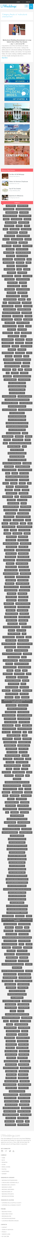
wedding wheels (11, 620)
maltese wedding (7, 436)
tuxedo (23, 523)
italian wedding (26, 795)
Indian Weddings (17, 792)
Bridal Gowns (27, 690)
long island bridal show (17, 393)
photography (24, 479)
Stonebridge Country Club (23, 981)
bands (5, 229)
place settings (22, 950)
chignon (17, 276)
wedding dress (23, 566)
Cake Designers (11, 705)
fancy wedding (10, 322)
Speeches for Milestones (16, 196)
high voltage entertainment (12, 785)
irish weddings (8, 359)
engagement (27, 306)
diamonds (21, 299)
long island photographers (17, 406)
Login (18, 2)
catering (26, 269)
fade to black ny (7, 319)
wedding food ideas (22, 577)
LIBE (14, 369)
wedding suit (24, 613)
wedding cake (23, 546)
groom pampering (8, 339)
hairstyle (15, 346)
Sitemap (4, 1173)
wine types (20, 637)
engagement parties (10, 742)
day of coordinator (23, 289)
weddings (23, 623)
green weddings (13, 336)
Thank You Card (22, 987)
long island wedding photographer (17, 423)
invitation (8, 356)
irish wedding (14, 795)
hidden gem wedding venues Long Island (17, 782)
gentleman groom (18, 772)
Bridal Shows (6, 1167)
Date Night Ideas (24, 722)
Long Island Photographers (17, 839)
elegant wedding (7, 306)
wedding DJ (10, 563)
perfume (29, 944)
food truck (11, 329)
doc (5, 302)
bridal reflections (11, 693)
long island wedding (25, 409)
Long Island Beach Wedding (17, 383)
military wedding (11, 934)
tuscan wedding (23, 1007)
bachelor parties (11, 222)
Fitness (9, 769)
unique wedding (26, 1017)
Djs (30, 732)
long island (7, 376)
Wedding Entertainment (10, 1067)
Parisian (15, 473)
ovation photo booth (25, 469)
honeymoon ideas (8, 353)
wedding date (11, 1057)
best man (25, 680)
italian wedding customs (23, 359)
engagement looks (9, 309)
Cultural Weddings (10, 722)
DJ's (25, 732)
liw (8, 373)
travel (28, 520)
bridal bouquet (11, 242)
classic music (27, 276)
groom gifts (9, 775)
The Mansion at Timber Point (11, 1001)
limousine (28, 369)
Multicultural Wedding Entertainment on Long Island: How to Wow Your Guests (17, 41)
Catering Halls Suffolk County (17, 708)
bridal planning (8, 252)
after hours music (25, 215)
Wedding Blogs (6, 1216)
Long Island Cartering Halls (17, 825)
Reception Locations (23, 954)
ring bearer (23, 957)
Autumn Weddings (25, 660)
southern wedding (25, 977)
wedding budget (11, 546)
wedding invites (24, 590)
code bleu (23, 282)
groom (23, 336)
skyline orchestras (10, 974)
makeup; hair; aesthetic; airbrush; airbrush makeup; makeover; (17, 919)
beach (28, 673)
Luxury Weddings (8, 916)
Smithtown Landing (24, 974)
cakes (19, 269)
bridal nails (10, 249)
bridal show (10, 256)
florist (28, 326)
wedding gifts (23, 1074)
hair (27, 775)
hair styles (6, 346)
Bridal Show (24, 693)
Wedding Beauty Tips (23, 1037)
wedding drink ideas (11, 570)
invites (26, 356)
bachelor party (23, 222)
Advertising (5, 1171)
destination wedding (13, 296)
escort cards (23, 748)
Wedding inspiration (9, 1084)
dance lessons (9, 289)
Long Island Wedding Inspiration (17, 875)
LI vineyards (6, 369)
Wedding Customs (11, 1054)
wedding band (23, 536)
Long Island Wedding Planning (17, 885)
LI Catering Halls (23, 805)
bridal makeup (27, 245)
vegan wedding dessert (24, 526)
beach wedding (26, 229)
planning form (9, 954)
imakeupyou (6, 792)
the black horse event (23, 516)
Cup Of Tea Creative (15, 188)
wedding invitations (10, 590)
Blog (3, 1160)
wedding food (10, 577)
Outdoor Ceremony (10, 940)
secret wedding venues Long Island (13, 971)
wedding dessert (9, 560)
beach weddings (12, 232)
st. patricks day (10, 513)
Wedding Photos (25, 1094)
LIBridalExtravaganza (10, 809)
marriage (7, 439)
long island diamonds (25, 396)
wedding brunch (22, 1041)
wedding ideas (25, 587)
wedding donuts (11, 566)
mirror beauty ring (13, 446)
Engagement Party (24, 742)
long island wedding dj (17, 413)
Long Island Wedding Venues (17, 899)
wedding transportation (11, 1114)
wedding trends (25, 1114)
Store (4, 1164)
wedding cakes (9, 550)
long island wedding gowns (17, 419)
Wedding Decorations (11, 1061)
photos (6, 483)
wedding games (11, 1074)
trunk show (14, 523)
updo (29, 523)
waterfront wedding (13, 1031)
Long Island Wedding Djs (17, 865)
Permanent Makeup (11, 479)
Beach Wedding (23, 677)
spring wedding (25, 506)
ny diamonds (26, 463)
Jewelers (11, 799)
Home (3, 1157)
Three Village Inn (23, 1004)
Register (4, 1162)
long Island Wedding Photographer (17, 879)
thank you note (9, 516)
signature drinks (13, 503)
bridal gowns (6, 245)
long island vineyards (9, 409)
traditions (7, 520)
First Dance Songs (22, 762)
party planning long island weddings (17, 476)
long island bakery (10, 379)
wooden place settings (24, 643)
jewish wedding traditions (12, 363)
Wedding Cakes (23, 1044)
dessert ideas (22, 292)
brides (28, 262)
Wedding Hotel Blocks (11, 587)
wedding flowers (11, 1071)
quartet (22, 483)
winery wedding (10, 640)
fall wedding (28, 319)
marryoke (19, 927)
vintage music (17, 533)
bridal (23, 683)
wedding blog (11, 1041)
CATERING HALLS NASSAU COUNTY (11, 1205)
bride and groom (8, 262)
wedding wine (23, 620)
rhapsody (25, 490)
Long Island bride (10, 822)
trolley (5, 523)
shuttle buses (22, 500)
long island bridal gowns (17, 389)
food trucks (22, 329)
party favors (24, 473)
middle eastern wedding (22, 930)
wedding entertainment (10, 573)
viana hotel (14, 1021)
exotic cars (23, 752)
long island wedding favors (17, 416)
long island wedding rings (17, 429)
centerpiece (11, 272)
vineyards (7, 533)
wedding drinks (24, 570)
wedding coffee (11, 553)
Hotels (29, 353)
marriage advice (17, 439)
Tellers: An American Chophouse (18, 181)
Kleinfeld (26, 363)
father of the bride (22, 322)
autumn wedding (16, 219)
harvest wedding (26, 346)
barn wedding (14, 229)
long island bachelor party (22, 376)
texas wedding (11, 987)
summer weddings (23, 984)
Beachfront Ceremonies (13, 680)
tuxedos (20, 1011)
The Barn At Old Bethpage (16, 174)
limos (20, 369)
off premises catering (22, 466)
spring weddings (25, 510)
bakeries (19, 225)
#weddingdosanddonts (23, 209)
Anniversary (27, 653)
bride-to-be (20, 262)
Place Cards (11, 950)
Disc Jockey (6, 732)
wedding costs (24, 1051)
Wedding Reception (11, 1104)
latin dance (25, 366)
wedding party (9, 603)
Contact (4, 1227)
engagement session (24, 309)
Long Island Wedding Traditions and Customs (17, 889)
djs (29, 299)
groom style (19, 339)
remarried (9, 490)
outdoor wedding (24, 940)
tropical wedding (11, 1007)
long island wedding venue (17, 895)
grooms (29, 339)
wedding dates (22, 1057)
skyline (24, 503)
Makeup (29, 916)
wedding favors (22, 205)
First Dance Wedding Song (12, 765)
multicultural (23, 934)
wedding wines (12, 623)
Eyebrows (28, 316)
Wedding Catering (22, 1047)
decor (18, 725)
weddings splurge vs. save (11, 627)
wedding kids (11, 593)
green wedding (26, 332)
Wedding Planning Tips (11, 1101)
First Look (26, 765)
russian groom (7, 496)
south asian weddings (10, 977)
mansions (28, 436)
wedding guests (22, 580)
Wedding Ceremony (11, 1051)
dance (24, 286)
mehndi (28, 439)
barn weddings (19, 673)
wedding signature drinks (11, 1108)
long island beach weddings (17, 386)
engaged (18, 306)
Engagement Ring (10, 745)
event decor (6, 316)
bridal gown (23, 242)
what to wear (26, 627)
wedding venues (22, 1118)
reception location (21, 486)
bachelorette (9, 225)
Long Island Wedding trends (17, 892)
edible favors (26, 302)
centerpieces (22, 272)
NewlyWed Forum (7, 1214)
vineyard (13, 530)
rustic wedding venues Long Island (13, 964)
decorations (11, 292)
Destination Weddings (24, 728)
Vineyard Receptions (21, 1024)
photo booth (17, 947)
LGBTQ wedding (10, 805)
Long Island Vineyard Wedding (17, 859)
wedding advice (11, 536)
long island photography (17, 842)
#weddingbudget (10, 647)
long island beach (24, 379)
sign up (28, 2)
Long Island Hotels (25, 832)
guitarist (28, 342)
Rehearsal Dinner (12, 957)
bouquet (27, 239)
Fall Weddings (19, 759)
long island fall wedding (10, 403)
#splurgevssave (8, 209)
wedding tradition (9, 1111)
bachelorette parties (21, 663)
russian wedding (11, 960)
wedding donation (22, 563)
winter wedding (23, 640)
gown (17, 332)
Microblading (8, 930)
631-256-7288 (5, 1236)
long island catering (9, 396)
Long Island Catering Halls (11, 829)
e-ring (24, 735)
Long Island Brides (23, 822)
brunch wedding (9, 269)
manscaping (19, 436)
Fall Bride (25, 755)
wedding (27, 533)
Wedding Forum (6, 1211)
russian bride (23, 493)
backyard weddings (24, 667)
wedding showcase (11, 613)
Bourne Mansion (13, 683)
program (13, 483)
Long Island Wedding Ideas (17, 872)
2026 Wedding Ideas (23, 647)
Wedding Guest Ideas (11, 1081)
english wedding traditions (11, 312)
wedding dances (10, 556)
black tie (6, 239)
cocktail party (12, 282)
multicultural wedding (17, 456)
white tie (11, 630)
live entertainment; (24, 809)
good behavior (7, 332)
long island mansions (17, 835)
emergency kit (7, 738)
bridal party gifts (22, 249)
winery (28, 637)
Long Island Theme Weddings (17, 855)
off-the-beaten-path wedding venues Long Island (17, 937)
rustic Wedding (23, 960)
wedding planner (10, 607)
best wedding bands (23, 235)
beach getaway (11, 677)
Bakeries (10, 670)
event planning (18, 316)
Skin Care (29, 971)
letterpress (24, 802)
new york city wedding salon (12, 463)
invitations (18, 356)
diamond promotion (10, 299)
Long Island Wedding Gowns (17, 869)
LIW (7, 812)
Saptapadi (28, 964)
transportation (18, 520)
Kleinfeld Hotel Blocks (12, 366)
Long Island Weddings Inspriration (17, 906)
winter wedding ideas (9, 643)
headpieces (12, 349)
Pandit (21, 944)
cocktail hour (9, 279)
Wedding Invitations (8, 1196)
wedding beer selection (10, 543)
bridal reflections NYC (23, 252)
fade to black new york (12, 755)
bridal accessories (11, 687)
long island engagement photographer (17, 399)
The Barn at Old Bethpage (17, 991)
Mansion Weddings (24, 924)
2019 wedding (24, 212)
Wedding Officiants (8, 1194)
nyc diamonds (9, 466)
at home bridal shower (10, 660)
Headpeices (17, 779)
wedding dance (23, 553)
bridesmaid (11, 266)
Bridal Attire (24, 687)
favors (21, 326)
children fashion (23, 712)
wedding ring (10, 610)
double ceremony (14, 302)
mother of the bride (17, 449)
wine (24, 633)
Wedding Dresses (11, 1064)
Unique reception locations (11, 1017)
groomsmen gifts (8, 342)
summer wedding (10, 984)
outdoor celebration (9, 469)
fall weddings (11, 205)
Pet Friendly (6, 947)
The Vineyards (26, 1001)
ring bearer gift (11, 493)
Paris (7, 473)
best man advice (9, 235)
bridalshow (9, 697)
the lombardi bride (17, 997)
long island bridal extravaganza (17, 819)
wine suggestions (9, 637)
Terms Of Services (7, 1229)
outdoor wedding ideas (9, 944)
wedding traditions (24, 1111)
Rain (29, 483)
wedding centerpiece (23, 550)
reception (10, 486)
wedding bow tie (25, 543)
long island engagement (10, 832)
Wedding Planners (10, 1098)
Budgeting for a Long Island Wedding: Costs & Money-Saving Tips (17, 701)
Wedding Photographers (17, 1091)
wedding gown (11, 580)
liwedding (15, 373)
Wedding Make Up (11, 1088)
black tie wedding (17, 239)
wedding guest (23, 1077)
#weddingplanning (11, 212)
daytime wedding (8, 725)
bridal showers (19, 259)
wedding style (26, 1108)
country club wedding (24, 715)
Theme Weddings (10, 1004)
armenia (6, 219)
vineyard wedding (24, 530)
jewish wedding (21, 799)
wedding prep (25, 1101)
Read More (5, 58)
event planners (12, 752)
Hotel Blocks (20, 353)
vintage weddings (24, 1027)
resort (17, 490)
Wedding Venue (11, 1118)
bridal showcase (22, 256)
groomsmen (19, 775)
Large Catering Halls (12, 802)
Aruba (24, 657)
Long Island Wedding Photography (17, 882)
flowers (24, 769)
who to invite (21, 630)
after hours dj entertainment (11, 653)
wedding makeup (11, 597)
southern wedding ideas (11, 506)
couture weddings (23, 718)
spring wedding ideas (11, 510)
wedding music (11, 600)
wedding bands (11, 540)
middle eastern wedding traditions (20, 443)
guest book (19, 342)
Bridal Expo (6, 690)
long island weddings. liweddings (17, 912)
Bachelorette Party (10, 667)
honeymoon (21, 349)
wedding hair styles (22, 583)
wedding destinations (23, 560)
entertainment (26, 312)
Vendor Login (6, 1234)
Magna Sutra (19, 916)
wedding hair (9, 583)
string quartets (23, 513)
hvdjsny (27, 789)
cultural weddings (13, 286)
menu (5, 443)
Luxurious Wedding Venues (10, 1220)
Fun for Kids (6, 772)
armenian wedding (14, 657)
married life (9, 927)
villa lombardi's (25, 1021)
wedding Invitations (24, 1084)
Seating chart (17, 967)
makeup (25, 433)
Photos (4, 1169)
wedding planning (23, 607)
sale (16, 496)
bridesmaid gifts (21, 266)
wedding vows (10, 1121)
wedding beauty (22, 540)
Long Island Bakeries (17, 815)
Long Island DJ (26, 829)
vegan (6, 1021)
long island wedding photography (17, 426)
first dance (10, 762)
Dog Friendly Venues (13, 735)
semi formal (11, 500)
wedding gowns (11, 1077)
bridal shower (8, 259)
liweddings (24, 373)
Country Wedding (10, 718)
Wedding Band (23, 1034)
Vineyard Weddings (10, 1027)
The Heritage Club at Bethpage (17, 994)
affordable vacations (10, 215)
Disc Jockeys (16, 732)
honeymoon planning (10, 789)
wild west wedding (14, 633)
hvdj (20, 789)
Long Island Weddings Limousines (17, 909)
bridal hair (17, 245)
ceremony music (7, 276)
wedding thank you (10, 617)
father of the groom (9, 326)
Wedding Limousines (8, 1189)
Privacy (4, 1232)
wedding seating (22, 610)
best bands (23, 232)
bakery (27, 225)
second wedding (26, 496)
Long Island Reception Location (17, 845)
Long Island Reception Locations (17, 849)
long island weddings (13, 433)
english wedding (11, 748)
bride (29, 259)
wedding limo (22, 593)
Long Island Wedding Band (17, 862)
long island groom (25, 403)
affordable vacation (21, 650)
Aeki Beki (9, 650)
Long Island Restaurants (17, 852)
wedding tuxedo (24, 617)
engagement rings (23, 745)
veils (6, 530)
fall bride (18, 319)
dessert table (27, 725)
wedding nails (23, 600)
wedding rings (24, 1104)
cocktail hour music (23, 279)
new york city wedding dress (17, 459)
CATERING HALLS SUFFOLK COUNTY (11, 1202)
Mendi (26, 927)
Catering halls (23, 705)
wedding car (10, 1047)
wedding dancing (23, 556)
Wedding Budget (11, 1044)
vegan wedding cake (8, 526)
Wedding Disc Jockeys (8, 1185)
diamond (24, 296)
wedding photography (22, 603)
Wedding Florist (7, 1187)
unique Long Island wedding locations (17, 1014)
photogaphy (27, 947)
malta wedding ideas (10, 924)
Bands (24, 670)
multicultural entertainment (17, 453)
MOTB (24, 446)
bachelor (27, 219)
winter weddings (23, 1124)
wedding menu (23, 597)
